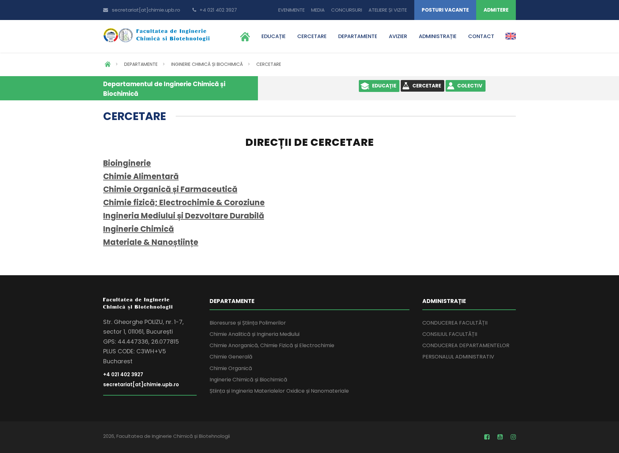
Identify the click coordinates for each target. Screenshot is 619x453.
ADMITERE (496, 9)
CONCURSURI (346, 9)
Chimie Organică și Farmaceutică (170, 189)
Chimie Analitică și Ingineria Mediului (255, 334)
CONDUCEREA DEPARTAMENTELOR (465, 345)
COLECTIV (469, 85)
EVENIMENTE (291, 9)
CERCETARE (312, 36)
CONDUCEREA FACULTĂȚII (454, 323)
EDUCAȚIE (273, 36)
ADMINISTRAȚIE (438, 36)
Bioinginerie (127, 163)
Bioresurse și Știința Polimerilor (248, 323)
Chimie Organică (231, 368)
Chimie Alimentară (141, 176)
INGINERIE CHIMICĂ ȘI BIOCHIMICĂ (207, 64)
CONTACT (481, 36)
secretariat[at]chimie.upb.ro (146, 9)
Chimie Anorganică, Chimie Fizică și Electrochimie (272, 345)
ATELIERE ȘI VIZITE (387, 9)
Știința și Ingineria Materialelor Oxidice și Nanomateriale (279, 391)
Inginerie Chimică (138, 229)
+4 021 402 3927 (217, 9)
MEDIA (318, 9)
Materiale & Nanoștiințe (150, 242)
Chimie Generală (231, 356)
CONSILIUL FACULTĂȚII (449, 334)
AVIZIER (398, 36)
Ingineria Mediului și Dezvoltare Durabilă (183, 215)
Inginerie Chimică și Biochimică (248, 379)
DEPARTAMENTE (357, 36)
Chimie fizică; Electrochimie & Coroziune (184, 202)
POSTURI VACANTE (445, 9)
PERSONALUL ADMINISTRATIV (458, 356)
